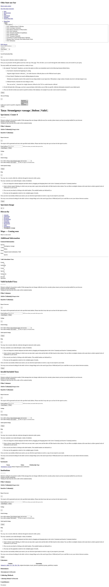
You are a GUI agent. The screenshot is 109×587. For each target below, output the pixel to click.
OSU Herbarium (11, 40)
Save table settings (5, 161)
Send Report (4, 148)
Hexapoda (6, 218)
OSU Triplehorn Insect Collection (15, 26)
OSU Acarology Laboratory (14, 28)
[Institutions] (24, 104)
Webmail (6, 17)
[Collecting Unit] (24, 102)
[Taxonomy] (24, 100)
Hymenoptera (7, 219)
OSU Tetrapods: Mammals (13, 36)
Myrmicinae (7, 223)
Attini (5, 225)
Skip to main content (6, 6)
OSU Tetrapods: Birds (12, 34)
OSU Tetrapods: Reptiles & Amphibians (17, 32)
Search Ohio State (8, 18)
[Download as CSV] (1, 117)
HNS (2, 44)
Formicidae (6, 222)
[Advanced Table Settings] (3, 117)
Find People (7, 15)
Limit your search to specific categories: (11, 105)
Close (2, 92)
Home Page (7, 21)
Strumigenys (7, 226)
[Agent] (24, 103)
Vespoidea (6, 220)
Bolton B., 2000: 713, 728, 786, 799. (10, 565)
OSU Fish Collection (12, 31)
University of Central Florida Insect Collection (18, 37)
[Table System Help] (4, 117)
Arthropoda (7, 216)
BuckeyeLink (7, 13)
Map (5, 14)
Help (5, 11)
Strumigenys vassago (6, 466)
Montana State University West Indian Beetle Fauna (20, 39)
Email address (4, 146)
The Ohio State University (7, 8)
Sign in (5, 44)
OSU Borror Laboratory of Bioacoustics (17, 29)
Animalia (6, 215)
